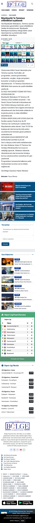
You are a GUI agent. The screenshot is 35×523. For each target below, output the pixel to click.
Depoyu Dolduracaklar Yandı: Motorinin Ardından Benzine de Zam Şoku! (23, 290)
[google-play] (26, 503)
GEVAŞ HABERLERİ (21, 494)
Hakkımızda (6, 476)
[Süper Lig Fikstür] (32, 365)
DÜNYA (14, 10)
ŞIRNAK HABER (7, 484)
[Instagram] (17, 449)
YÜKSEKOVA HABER (19, 484)
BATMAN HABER (20, 478)
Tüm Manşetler (8, 465)
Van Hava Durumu (9, 457)
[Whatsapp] (24, 449)
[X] (14, 449)
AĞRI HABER (25, 476)
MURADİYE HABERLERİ (24, 496)
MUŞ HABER (20, 482)
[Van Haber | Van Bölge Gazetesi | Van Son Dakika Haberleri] (17, 3)
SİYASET (21, 10)
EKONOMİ (18, 277)
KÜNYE (5, 474)
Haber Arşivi (7, 469)
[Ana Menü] (2, 4)
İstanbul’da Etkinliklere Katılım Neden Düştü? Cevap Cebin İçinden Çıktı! (23, 299)
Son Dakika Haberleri (10, 467)
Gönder (5, 244)
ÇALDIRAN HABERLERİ (26, 492)
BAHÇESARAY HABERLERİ (10, 492)
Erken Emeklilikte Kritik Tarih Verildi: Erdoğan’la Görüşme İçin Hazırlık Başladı (22, 307)
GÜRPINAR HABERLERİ (9, 496)
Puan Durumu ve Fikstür (10, 463)
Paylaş (5, 65)
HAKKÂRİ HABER (7, 478)
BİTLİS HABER (7, 480)
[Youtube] (20, 449)
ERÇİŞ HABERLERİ (22, 488)
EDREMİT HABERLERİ (8, 488)
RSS (5, 513)
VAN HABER (5, 10)
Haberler (4, 15)
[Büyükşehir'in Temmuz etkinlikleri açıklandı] (17, 52)
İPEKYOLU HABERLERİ (9, 486)
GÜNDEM (30, 10)
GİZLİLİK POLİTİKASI (15, 474)
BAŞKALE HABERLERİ (9, 490)
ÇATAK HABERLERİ (8, 494)
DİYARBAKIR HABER (8, 482)
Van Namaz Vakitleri (9, 459)
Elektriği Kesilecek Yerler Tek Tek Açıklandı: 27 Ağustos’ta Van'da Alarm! (23, 263)
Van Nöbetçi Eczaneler (10, 455)
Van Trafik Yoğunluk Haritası (12, 461)
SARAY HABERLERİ (8, 498)
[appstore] (10, 503)
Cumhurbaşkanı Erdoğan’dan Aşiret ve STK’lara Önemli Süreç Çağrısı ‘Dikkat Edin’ (22, 272)
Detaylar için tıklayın (17, 359)
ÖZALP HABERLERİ (22, 490)
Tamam (22, 520)
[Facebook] (11, 449)
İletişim (26, 474)
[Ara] (32, 4)
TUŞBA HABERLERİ (23, 486)
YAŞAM (17, 259)
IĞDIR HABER (17, 480)
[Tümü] (32, 254)
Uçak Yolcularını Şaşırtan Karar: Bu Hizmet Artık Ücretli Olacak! (22, 281)
